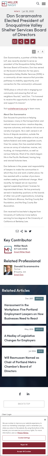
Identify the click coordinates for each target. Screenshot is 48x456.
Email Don (19, 275)
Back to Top (24, 404)
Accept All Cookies (24, 451)
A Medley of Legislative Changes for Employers (19, 338)
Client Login (7, 414)
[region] (24, 436)
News (17, 11)
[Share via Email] (17, 231)
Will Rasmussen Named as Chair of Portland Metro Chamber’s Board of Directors (21, 364)
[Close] (45, 419)
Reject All (24, 445)
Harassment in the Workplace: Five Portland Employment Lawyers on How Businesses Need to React (23, 312)
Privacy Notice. (23, 433)
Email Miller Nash (22, 252)
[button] (44, 4)
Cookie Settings (24, 438)
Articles (39, 298)
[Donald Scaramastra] (8, 270)
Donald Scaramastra (26, 266)
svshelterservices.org (17, 109)
